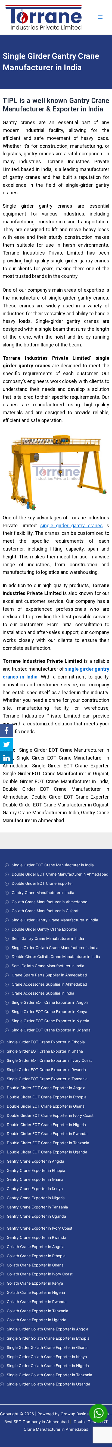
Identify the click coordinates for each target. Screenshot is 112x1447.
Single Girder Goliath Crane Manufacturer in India (55, 947)
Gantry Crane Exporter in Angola (35, 1161)
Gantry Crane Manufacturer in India (43, 892)
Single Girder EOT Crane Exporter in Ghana (45, 1051)
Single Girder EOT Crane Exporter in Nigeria (50, 1020)
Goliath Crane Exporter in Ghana (35, 1265)
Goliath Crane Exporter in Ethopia (36, 1255)
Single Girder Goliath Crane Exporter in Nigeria (48, 1365)
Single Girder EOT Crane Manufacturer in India (53, 865)
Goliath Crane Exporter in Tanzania (37, 1310)
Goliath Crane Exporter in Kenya (35, 1283)
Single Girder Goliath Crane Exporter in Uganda (48, 1384)
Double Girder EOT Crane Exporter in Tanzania (48, 1142)
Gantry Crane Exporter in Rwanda (36, 1237)
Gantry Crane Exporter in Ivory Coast (39, 1228)
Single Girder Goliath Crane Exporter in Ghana (47, 1347)
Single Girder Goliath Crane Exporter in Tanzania (49, 1374)
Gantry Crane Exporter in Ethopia (36, 1170)
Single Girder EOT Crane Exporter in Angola (50, 1002)
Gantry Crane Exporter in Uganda (36, 1216)
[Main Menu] (100, 17)
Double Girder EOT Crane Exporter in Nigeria (46, 1124)
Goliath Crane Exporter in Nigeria (36, 1292)
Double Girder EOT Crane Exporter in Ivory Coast (50, 1115)
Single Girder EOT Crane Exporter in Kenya (49, 1011)
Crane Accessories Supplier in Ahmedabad (49, 984)
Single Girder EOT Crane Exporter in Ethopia (46, 1042)
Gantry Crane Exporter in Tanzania (37, 1207)
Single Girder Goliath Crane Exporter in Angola (47, 1329)
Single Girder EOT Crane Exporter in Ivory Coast (49, 1060)
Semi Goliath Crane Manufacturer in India (48, 965)
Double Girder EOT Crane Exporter (42, 883)
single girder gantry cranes (71, 525)
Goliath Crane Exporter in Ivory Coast (40, 1274)
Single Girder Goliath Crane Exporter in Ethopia (48, 1338)
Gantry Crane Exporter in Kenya (35, 1188)
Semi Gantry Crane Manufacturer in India (48, 938)
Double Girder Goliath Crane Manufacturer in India (56, 956)
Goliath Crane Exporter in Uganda (36, 1319)
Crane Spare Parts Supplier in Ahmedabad (49, 975)
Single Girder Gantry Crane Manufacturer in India (55, 920)
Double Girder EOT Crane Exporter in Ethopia (46, 1097)
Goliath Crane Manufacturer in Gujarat (45, 910)
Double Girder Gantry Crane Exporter (44, 929)
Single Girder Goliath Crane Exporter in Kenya (47, 1356)
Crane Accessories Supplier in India (43, 993)
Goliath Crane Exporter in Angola (35, 1246)
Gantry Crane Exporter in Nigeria (36, 1197)
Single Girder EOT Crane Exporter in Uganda (51, 1030)
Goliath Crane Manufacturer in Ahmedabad (50, 901)
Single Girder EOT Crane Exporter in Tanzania (47, 1078)
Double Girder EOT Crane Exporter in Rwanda (47, 1133)
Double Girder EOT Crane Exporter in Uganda (47, 1152)
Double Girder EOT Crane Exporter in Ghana (46, 1106)
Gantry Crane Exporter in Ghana (35, 1179)
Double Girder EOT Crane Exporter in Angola (46, 1087)
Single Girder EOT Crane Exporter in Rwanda (46, 1069)
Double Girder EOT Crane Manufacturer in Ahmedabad (60, 874)
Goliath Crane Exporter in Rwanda (37, 1301)
